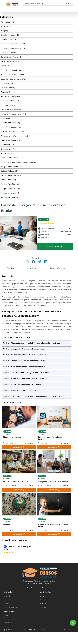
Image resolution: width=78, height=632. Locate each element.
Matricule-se (17, 447)
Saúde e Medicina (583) (9, 171)
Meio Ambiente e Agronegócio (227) (14, 136)
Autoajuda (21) (6, 26)
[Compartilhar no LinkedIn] (46, 261)
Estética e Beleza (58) (9, 88)
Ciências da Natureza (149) (10, 35)
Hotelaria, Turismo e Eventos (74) (13, 114)
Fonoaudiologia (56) (8, 105)
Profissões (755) (7, 153)
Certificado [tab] (32, 268)
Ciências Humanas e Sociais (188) (13, 44)
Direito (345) (5, 66)
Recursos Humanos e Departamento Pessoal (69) (19, 162)
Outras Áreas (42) (7, 149)
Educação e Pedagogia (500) (11, 70)
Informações (8, 600)
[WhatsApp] (73, 622)
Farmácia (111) (5, 92)
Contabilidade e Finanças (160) (12, 57)
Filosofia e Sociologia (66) (10, 96)
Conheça (43, 596)
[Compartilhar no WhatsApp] (27, 261)
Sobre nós (7, 596)
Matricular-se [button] (53, 246)
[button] (6, 10)
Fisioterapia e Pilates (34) (10, 101)
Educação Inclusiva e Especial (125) (13, 79)
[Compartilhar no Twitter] (40, 261)
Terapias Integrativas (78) (10, 188)
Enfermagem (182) (7, 83)
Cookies (6, 603)
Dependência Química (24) (11, 61)
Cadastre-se (8, 622)
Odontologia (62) (7, 145)
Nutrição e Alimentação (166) (11, 140)
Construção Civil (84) (8, 53)
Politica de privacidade (11, 607)
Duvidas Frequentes (10, 619)
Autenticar (43, 600)
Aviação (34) (5, 31)
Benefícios (43, 607)
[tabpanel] (36, 415)
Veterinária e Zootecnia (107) (11, 197)
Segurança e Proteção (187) (11, 175)
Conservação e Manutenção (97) (13, 48)
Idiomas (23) (5, 118)
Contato (6, 615)
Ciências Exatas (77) (8, 39)
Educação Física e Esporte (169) (12, 75)
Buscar (70, 4)
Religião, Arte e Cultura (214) (11, 167)
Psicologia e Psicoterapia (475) (12, 158)
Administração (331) (8, 22)
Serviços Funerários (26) (10, 184)
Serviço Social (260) (8, 180)
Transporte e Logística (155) (11, 193)
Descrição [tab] (10, 268)
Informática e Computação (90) (12, 127)
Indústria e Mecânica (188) (10, 123)
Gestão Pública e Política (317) (12, 110)
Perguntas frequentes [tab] (58, 268)
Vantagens (43, 603)
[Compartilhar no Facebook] (33, 261)
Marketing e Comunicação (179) (12, 131)
